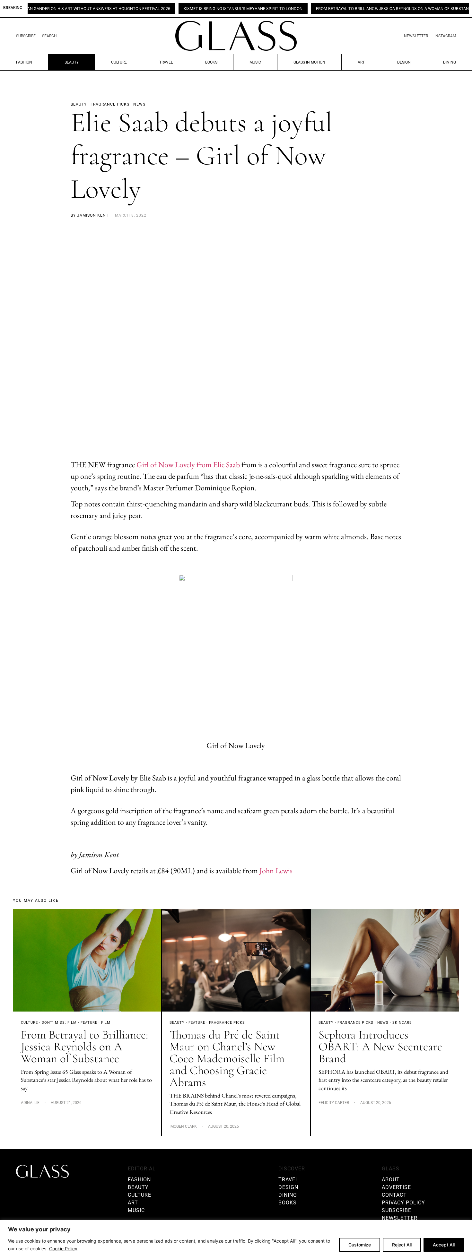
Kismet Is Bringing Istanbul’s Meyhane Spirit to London (207, 8)
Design (404, 62)
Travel (166, 62)
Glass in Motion (309, 62)
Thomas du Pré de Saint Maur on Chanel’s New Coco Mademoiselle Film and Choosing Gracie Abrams (227, 1059)
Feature (89, 1023)
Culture (119, 62)
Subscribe (26, 36)
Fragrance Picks (227, 1023)
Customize (359, 1244)
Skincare (402, 1023)
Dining (449, 62)
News (383, 1023)
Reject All (402, 1244)
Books (211, 62)
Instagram (445, 36)
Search (49, 36)
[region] (236, 1239)
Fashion (24, 62)
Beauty (72, 62)
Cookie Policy (63, 1248)
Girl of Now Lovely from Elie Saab (188, 465)
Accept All (444, 1244)
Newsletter (416, 36)
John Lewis (276, 870)
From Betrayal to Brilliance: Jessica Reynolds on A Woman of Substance (359, 8)
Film (105, 1023)
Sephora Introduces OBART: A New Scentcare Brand (380, 1047)
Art (361, 62)
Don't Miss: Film (59, 1023)
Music (255, 62)
